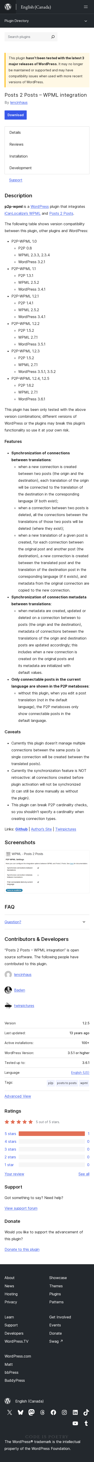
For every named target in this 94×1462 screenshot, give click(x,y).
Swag (56, 1341)
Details (15, 132)
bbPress (11, 1372)
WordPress (40, 206)
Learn (9, 1317)
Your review (14, 1174)
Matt (9, 1364)
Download (16, 115)
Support (15, 180)
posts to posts (67, 1083)
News (9, 1286)
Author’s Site (41, 829)
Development (20, 168)
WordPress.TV (17, 1341)
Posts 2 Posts (61, 213)
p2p (50, 1083)
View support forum (21, 1208)
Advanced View (18, 1096)
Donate (55, 1333)
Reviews (16, 144)
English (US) (80, 1072)
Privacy (11, 1302)
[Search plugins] (52, 36)
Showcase (58, 1277)
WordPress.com (18, 1356)
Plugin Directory (17, 21)
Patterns (56, 1302)
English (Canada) (29, 1401)
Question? (13, 922)
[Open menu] (86, 7)
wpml (84, 1083)
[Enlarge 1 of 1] (83, 856)
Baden (19, 990)
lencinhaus (19, 102)
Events (55, 1325)
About (10, 1277)
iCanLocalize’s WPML (23, 213)
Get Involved (60, 1317)
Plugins (55, 1294)
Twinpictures (65, 829)
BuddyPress (15, 1380)
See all (83, 1174)
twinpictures (24, 1005)
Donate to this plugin (22, 1249)
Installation (18, 156)
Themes (56, 1286)
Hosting (11, 1294)
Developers (14, 1333)
